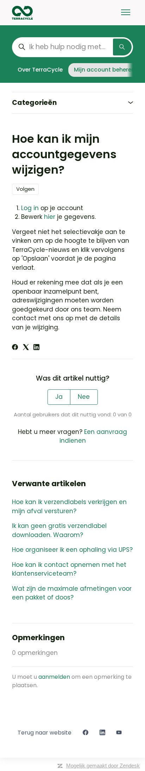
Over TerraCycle (40, 70)
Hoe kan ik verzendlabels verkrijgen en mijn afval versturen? (69, 506)
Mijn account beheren (104, 70)
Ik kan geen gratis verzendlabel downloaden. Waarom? (59, 530)
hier (49, 217)
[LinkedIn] (36, 348)
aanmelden (54, 677)
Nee (84, 397)
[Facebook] (15, 348)
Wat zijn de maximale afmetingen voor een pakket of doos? (72, 593)
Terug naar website (44, 733)
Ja (59, 397)
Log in (30, 208)
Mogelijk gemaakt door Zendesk (103, 766)
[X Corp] (26, 348)
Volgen (25, 189)
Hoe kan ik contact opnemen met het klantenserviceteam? (69, 569)
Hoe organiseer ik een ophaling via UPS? (72, 549)
